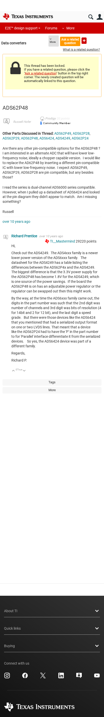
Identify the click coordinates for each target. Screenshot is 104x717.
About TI (10, 611)
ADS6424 (46, 138)
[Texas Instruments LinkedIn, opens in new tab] (61, 677)
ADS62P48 (29, 138)
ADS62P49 (62, 133)
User (99, 17)
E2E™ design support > (22, 28)
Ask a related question (70, 41)
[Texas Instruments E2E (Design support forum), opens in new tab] (79, 677)
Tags (52, 382)
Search (90, 17)
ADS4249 (63, 138)
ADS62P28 (81, 133)
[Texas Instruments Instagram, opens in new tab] (7, 677)
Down (24, 371)
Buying (9, 646)
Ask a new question (84, 40)
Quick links (12, 628)
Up (13, 371)
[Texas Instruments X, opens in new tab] (43, 677)
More (70, 28)
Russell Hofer (22, 122)
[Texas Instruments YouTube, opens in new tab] (97, 677)
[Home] (28, 16)
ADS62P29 (11, 138)
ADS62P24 (80, 138)
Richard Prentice (24, 236)
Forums (51, 28)
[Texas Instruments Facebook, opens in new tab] (25, 677)
